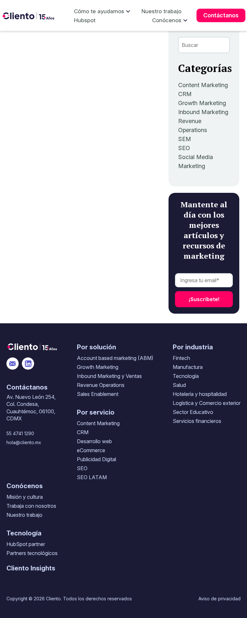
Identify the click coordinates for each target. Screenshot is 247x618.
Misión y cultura (24, 497)
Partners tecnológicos (32, 553)
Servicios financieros (197, 421)
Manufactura (188, 367)
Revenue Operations (192, 125)
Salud (179, 385)
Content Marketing (203, 85)
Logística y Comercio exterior (207, 403)
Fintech (181, 358)
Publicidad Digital (96, 459)
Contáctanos (221, 15)
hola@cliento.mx (23, 442)
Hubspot (85, 20)
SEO (184, 148)
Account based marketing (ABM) (115, 358)
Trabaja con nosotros (31, 506)
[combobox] (204, 45)
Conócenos (166, 20)
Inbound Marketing (203, 112)
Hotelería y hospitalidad (200, 394)
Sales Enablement (97, 394)
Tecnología (186, 376)
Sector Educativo (193, 412)
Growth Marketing (202, 103)
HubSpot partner (25, 544)
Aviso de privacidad (219, 598)
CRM (185, 94)
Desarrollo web (94, 441)
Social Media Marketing (195, 161)
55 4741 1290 (20, 433)
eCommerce (91, 450)
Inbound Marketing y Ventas (109, 376)
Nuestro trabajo (161, 11)
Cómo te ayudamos (99, 11)
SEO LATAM (92, 477)
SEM (184, 139)
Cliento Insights (30, 568)
